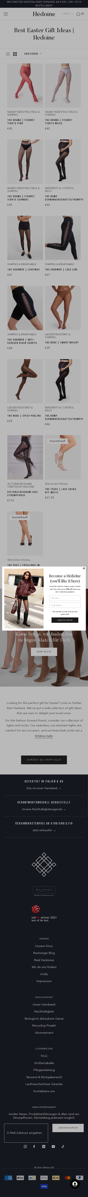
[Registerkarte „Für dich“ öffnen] (75, 1184)
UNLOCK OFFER (65, 620)
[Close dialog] (84, 568)
